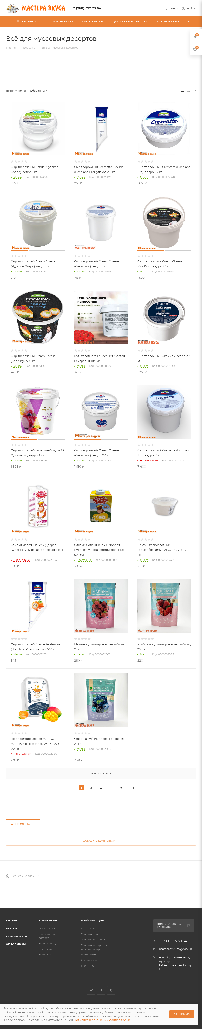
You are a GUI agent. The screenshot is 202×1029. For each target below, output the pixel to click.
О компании (47, 928)
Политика (87, 965)
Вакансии (45, 949)
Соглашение (89, 960)
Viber (111, 990)
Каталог (13, 920)
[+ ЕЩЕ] (190, 21)
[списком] (188, 90)
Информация (92, 920)
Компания (48, 920)
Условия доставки (93, 939)
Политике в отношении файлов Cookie (102, 1020)
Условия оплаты (92, 934)
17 (120, 788)
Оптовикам (16, 944)
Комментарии (25, 824)
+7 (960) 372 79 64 (86, 8)
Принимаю (182, 1014)
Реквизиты (88, 954)
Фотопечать (16, 936)
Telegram (101, 990)
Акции (11, 928)
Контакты (45, 954)
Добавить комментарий (101, 840)
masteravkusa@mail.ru (176, 949)
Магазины (88, 928)
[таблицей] (194, 90)
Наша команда (49, 943)
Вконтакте (91, 990)
